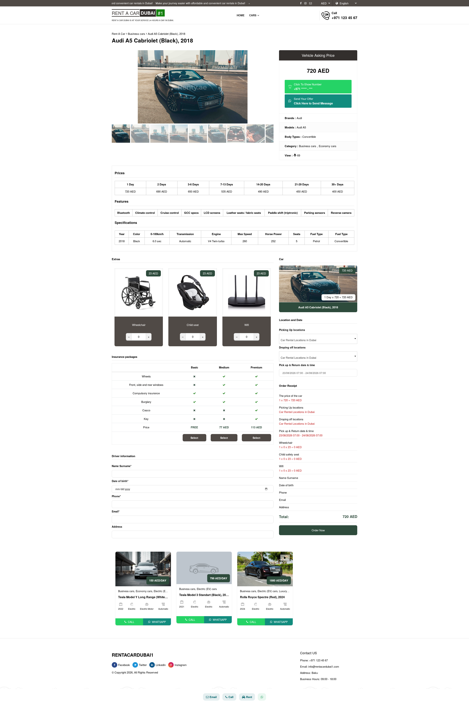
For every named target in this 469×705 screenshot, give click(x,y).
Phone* (116, 496)
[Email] (310, 3)
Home (240, 15)
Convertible (309, 137)
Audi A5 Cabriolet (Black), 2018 (166, 34)
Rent (249, 697)
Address (117, 526)
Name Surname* (121, 466)
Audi (299, 118)
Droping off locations (292, 347)
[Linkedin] (152, 665)
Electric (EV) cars (164, 591)
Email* (115, 511)
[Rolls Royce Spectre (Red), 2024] (265, 568)
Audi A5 (301, 127)
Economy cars (327, 146)
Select (194, 438)
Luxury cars (286, 591)
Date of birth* (120, 481)
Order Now (318, 530)
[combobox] (318, 339)
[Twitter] (135, 665)
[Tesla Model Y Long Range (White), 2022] (143, 568)
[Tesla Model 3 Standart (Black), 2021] (204, 567)
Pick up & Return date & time (297, 365)
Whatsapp (159, 622)
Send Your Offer (313, 101)
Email (213, 697)
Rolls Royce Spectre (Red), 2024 (262, 597)
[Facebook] (301, 3)
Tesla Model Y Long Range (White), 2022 (143, 597)
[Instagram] (305, 3)
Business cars (307, 146)
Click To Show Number (308, 86)
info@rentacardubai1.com (323, 666)
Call (131, 622)
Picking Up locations (292, 329)
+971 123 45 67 (318, 660)
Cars (253, 15)
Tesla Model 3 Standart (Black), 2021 (204, 595)
